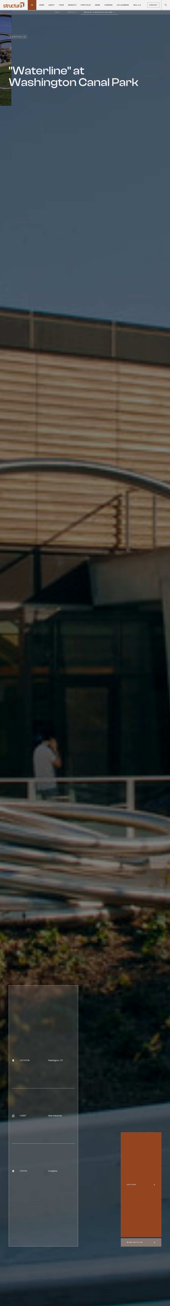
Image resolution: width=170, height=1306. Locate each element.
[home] (14, 5)
